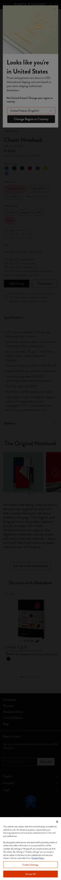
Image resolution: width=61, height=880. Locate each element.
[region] (30, 848)
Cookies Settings (30, 864)
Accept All (30, 873)
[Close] (57, 821)
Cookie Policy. (38, 858)
